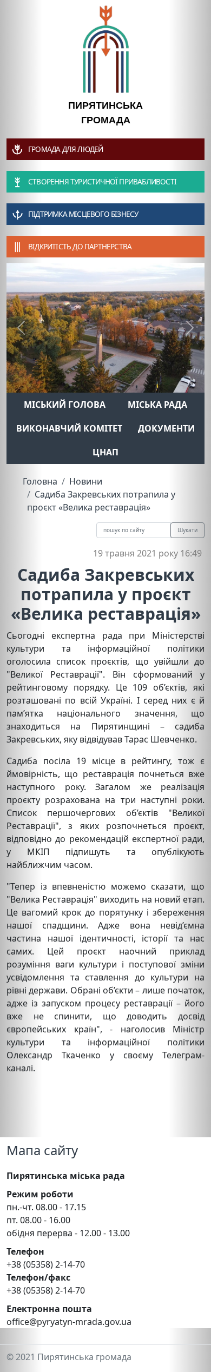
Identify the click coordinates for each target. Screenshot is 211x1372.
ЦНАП (105, 452)
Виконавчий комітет (69, 428)
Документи (166, 428)
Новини (85, 481)
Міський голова (65, 404)
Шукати (187, 530)
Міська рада (157, 404)
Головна (40, 481)
